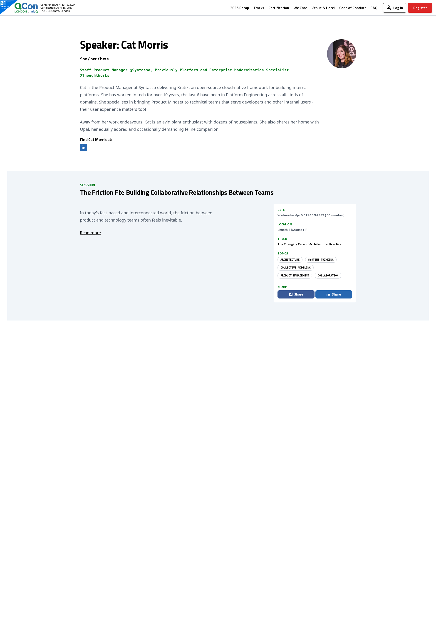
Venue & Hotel (323, 7)
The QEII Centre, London (55, 10)
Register (420, 7)
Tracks (258, 7)
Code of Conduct (352, 7)
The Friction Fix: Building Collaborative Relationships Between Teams (176, 192)
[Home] (22, 8)
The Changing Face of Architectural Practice (309, 244)
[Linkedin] (83, 147)
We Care (300, 7)
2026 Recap (239, 7)
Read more (90, 232)
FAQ (374, 7)
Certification (279, 7)
